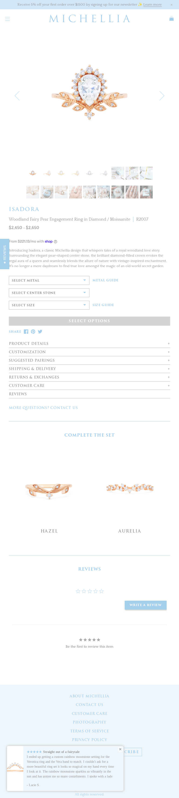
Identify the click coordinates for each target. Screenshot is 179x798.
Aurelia (129, 531)
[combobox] (49, 280)
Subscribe (125, 752)
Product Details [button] (28, 343)
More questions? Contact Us (43, 408)
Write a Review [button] (146, 605)
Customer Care (89, 714)
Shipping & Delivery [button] (32, 369)
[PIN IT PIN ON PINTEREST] (33, 331)
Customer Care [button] (27, 385)
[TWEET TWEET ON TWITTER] (40, 331)
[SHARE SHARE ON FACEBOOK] (26, 331)
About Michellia (89, 696)
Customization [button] (27, 352)
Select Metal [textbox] (25, 280)
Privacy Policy (89, 740)
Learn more (152, 5)
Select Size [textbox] (23, 305)
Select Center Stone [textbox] (33, 292)
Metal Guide (106, 280)
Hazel (49, 531)
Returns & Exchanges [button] (34, 377)
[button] (17, 96)
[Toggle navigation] (7, 18)
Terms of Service (89, 731)
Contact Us (89, 705)
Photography (89, 722)
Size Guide (103, 305)
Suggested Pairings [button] (32, 360)
